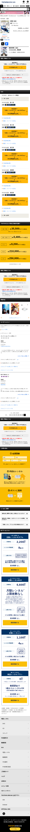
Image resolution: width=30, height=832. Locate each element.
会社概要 (3, 708)
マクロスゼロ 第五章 (15, 49)
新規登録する (15, 570)
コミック (10, 6)
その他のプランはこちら (9, 70)
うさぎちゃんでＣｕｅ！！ (15, 317)
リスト (23, 3)
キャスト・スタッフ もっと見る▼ (21, 30)
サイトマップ (4, 713)
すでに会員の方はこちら (21, 70)
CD (5, 6)
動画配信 (23, 6)
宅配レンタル (6, 752)
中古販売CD (17, 6)
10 (22, 415)
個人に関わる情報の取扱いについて (20, 710)
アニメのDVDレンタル (21, 15)
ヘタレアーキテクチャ (5, 346)
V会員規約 (8, 708)
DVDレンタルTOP (4, 15)
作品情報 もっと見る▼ (23, 28)
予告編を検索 (7, 39)
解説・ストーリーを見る (9, 121)
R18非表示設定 (7, 767)
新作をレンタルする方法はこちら (9, 78)
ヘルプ (3, 776)
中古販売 (5, 762)
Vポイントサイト (5, 791)
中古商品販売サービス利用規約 (7, 710)
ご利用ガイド (4, 771)
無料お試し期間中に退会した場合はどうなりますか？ (13, 513)
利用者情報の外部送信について (17, 711)
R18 (28, 5)
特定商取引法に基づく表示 (6, 711)
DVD (1, 6)
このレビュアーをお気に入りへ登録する (9, 366)
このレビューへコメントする (6, 370)
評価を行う (5, 34)
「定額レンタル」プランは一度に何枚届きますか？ (13, 524)
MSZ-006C (3, 384)
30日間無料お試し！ (14, 67)
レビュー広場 (4, 786)
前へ (6, 415)
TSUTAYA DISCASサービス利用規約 (17, 708)
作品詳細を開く (7, 118)
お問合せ (3, 781)
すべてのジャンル (12, 15)
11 (24, 415)
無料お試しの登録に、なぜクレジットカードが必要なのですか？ (13, 519)
